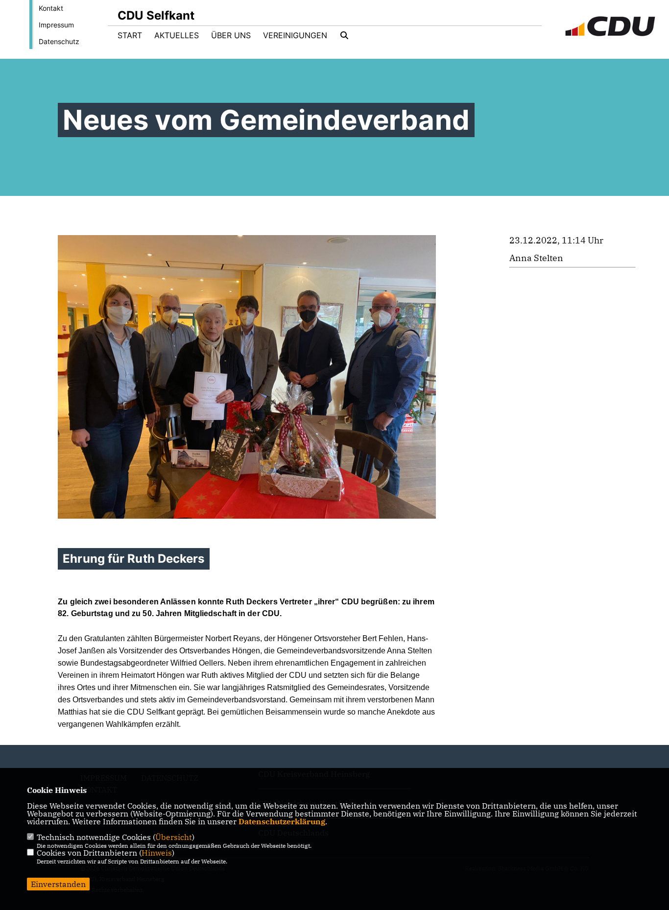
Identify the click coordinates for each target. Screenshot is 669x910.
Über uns (231, 35)
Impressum (56, 25)
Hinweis (157, 853)
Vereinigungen (295, 35)
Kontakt (51, 8)
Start (130, 35)
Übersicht (173, 837)
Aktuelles (176, 35)
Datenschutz (59, 41)
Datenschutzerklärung (282, 821)
